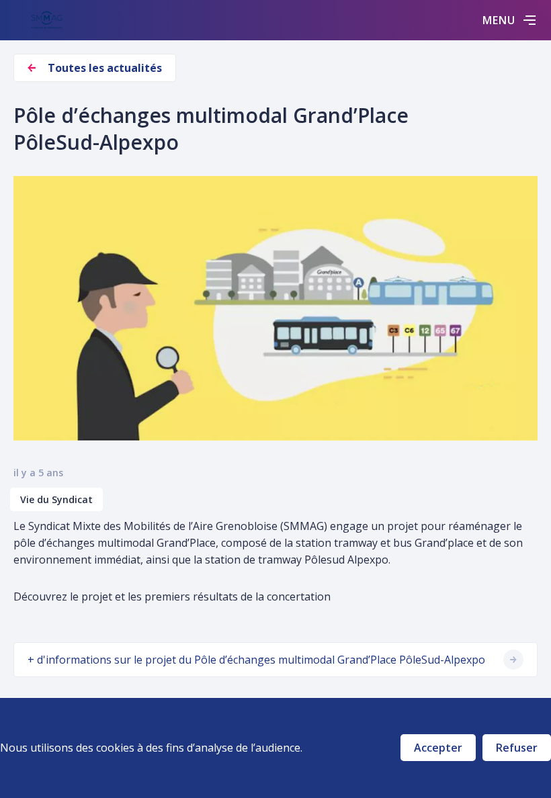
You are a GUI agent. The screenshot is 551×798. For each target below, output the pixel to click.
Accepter (438, 747)
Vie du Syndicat (56, 499)
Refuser (517, 747)
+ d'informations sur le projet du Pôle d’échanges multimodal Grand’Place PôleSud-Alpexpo (256, 659)
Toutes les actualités (105, 67)
